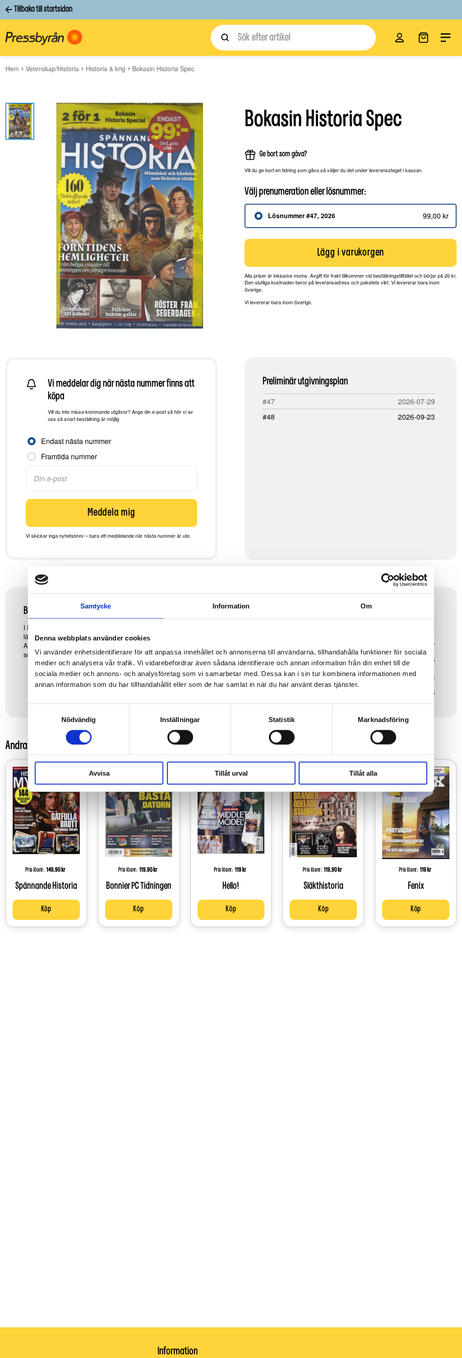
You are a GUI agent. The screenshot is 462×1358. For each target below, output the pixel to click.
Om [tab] (366, 605)
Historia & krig (105, 68)
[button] (399, 37)
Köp (46, 909)
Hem (12, 68)
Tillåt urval (231, 773)
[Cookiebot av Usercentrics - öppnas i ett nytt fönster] (387, 579)
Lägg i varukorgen (350, 252)
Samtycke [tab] (95, 605)
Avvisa (99, 773)
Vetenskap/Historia (52, 68)
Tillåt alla (363, 773)
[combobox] (293, 37)
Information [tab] (231, 605)
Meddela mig (111, 513)
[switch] (180, 737)
